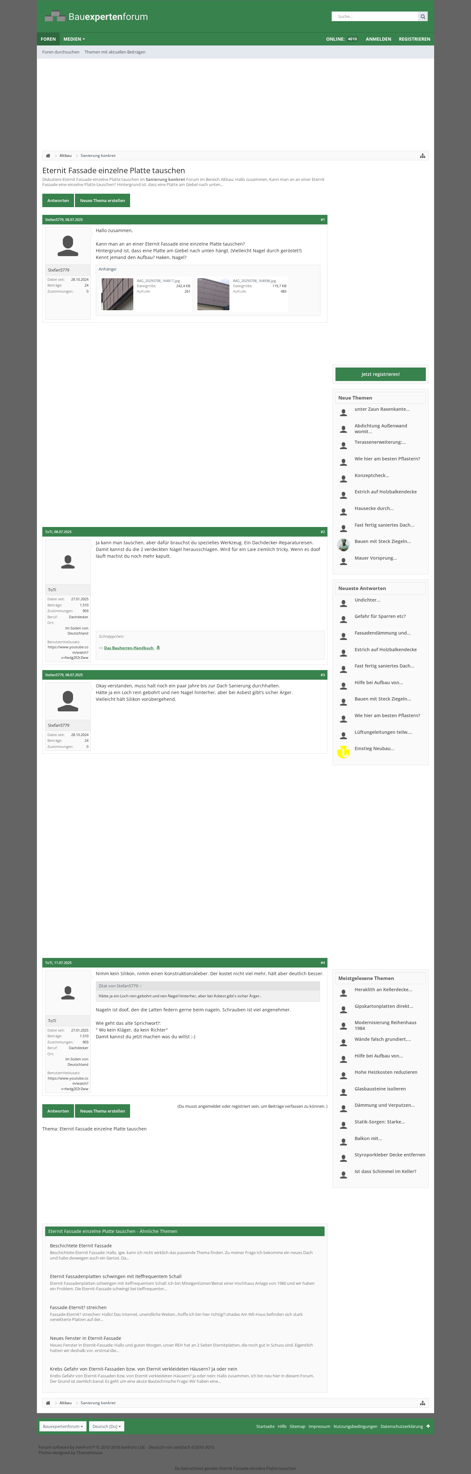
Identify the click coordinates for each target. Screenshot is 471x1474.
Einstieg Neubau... (374, 748)
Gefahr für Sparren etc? (380, 616)
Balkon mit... (368, 1138)
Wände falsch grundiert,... (383, 1039)
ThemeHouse (89, 1452)
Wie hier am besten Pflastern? (387, 459)
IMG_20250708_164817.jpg (158, 280)
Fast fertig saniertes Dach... (384, 525)
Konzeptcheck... (372, 475)
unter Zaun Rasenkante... (382, 409)
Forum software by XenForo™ (91, 1447)
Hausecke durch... (374, 508)
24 (86, 285)
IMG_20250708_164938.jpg (254, 280)
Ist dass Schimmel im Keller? (385, 1171)
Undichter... (367, 600)
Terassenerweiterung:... (380, 442)
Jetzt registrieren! (381, 374)
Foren (48, 39)
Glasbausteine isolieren (380, 1089)
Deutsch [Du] (105, 1426)
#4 (323, 962)
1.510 (84, 605)
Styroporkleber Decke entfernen (390, 1155)
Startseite (265, 1426)
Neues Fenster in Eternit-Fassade (85, 1338)
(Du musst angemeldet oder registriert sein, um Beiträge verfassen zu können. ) (252, 1106)
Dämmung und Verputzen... (385, 1105)
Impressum (319, 1426)
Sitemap (297, 1426)
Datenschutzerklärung (402, 1426)
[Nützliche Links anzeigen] (422, 155)
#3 (323, 675)
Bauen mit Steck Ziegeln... (383, 541)
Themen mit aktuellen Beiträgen (115, 52)
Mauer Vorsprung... (376, 558)
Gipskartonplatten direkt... (384, 1006)
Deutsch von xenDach (181, 1447)
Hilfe (282, 1426)
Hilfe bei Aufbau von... (379, 682)
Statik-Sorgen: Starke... (380, 1122)
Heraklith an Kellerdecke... (383, 989)
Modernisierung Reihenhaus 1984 (386, 1025)
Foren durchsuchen (60, 52)
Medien (72, 39)
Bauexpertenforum (61, 1426)
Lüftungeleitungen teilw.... (383, 732)
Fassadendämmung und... (383, 633)
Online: (341, 39)
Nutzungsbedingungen (355, 1426)
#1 (323, 219)
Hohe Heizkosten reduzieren (386, 1072)
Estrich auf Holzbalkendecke (386, 492)
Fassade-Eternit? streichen (78, 1307)
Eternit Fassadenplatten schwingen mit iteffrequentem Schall (116, 1276)
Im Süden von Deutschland (76, 631)
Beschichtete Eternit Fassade (81, 1246)
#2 (323, 532)
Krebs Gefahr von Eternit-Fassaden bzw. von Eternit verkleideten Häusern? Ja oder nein (143, 1369)
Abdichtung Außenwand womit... (381, 428)
